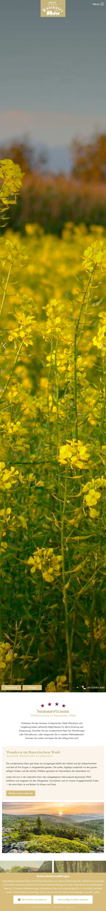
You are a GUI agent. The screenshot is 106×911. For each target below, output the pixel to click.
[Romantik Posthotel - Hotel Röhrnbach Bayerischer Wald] (53, 8)
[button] (4, 346)
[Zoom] (53, 346)
